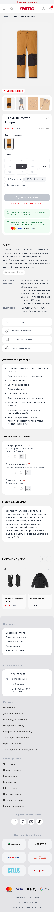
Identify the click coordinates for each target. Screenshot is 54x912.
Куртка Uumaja (37, 598)
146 (44, 166)
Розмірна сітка (36, 179)
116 (32, 160)
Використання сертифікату (17, 731)
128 (9, 166)
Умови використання (27, 902)
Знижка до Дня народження (18, 737)
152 (9, 172)
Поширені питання (13, 800)
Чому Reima (9, 764)
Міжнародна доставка (15, 719)
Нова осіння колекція (27, 2)
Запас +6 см (15, 179)
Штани (5, 17)
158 (21, 172)
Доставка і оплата (15, 632)
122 (44, 160)
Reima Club (9, 707)
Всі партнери (40, 870)
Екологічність (10, 782)
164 (32, 172)
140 (32, 166)
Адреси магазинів (15, 650)
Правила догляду (15, 641)
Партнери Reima (12, 794)
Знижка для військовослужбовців (20, 749)
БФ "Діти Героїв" (11, 788)
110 (21, 160)
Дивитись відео (15, 90)
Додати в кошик (29, 197)
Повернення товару (16, 637)
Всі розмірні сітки (18, 185)
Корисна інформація (13, 806)
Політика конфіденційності (27, 897)
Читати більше (15, 272)
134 (21, 166)
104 (9, 160)
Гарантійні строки (12, 743)
